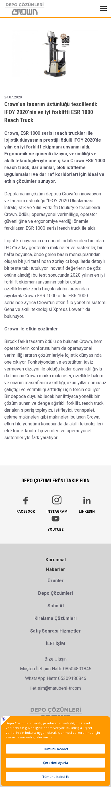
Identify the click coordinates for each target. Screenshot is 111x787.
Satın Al (56, 605)
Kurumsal (56, 559)
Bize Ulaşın (55, 659)
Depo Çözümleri (55, 593)
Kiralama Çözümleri (55, 618)
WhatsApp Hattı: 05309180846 (55, 678)
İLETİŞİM (55, 643)
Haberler (55, 569)
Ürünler (56, 580)
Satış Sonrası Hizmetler (55, 631)
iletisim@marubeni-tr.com (55, 688)
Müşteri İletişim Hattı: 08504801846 (55, 668)
